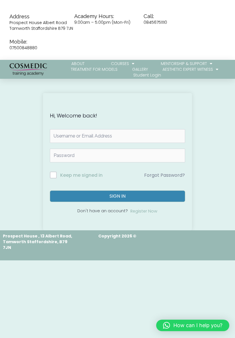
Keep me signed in (81, 175)
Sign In (117, 196)
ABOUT (78, 63)
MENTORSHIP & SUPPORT (184, 63)
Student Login (147, 75)
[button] (192, 325)
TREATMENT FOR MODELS (94, 69)
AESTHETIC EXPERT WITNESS (187, 69)
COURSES (120, 63)
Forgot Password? (164, 175)
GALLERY (140, 69)
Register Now (143, 211)
